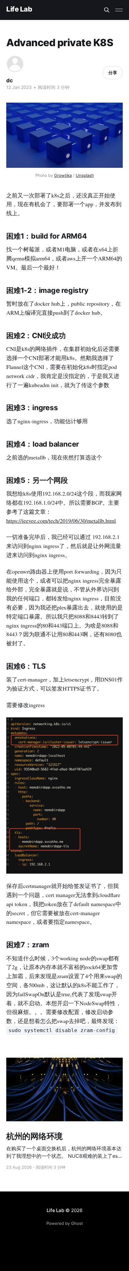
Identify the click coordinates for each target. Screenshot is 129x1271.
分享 (112, 72)
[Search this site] (107, 10)
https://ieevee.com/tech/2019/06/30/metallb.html (61, 520)
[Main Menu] (119, 10)
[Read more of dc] (15, 64)
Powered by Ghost (64, 1223)
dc (9, 80)
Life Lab (19, 9)
